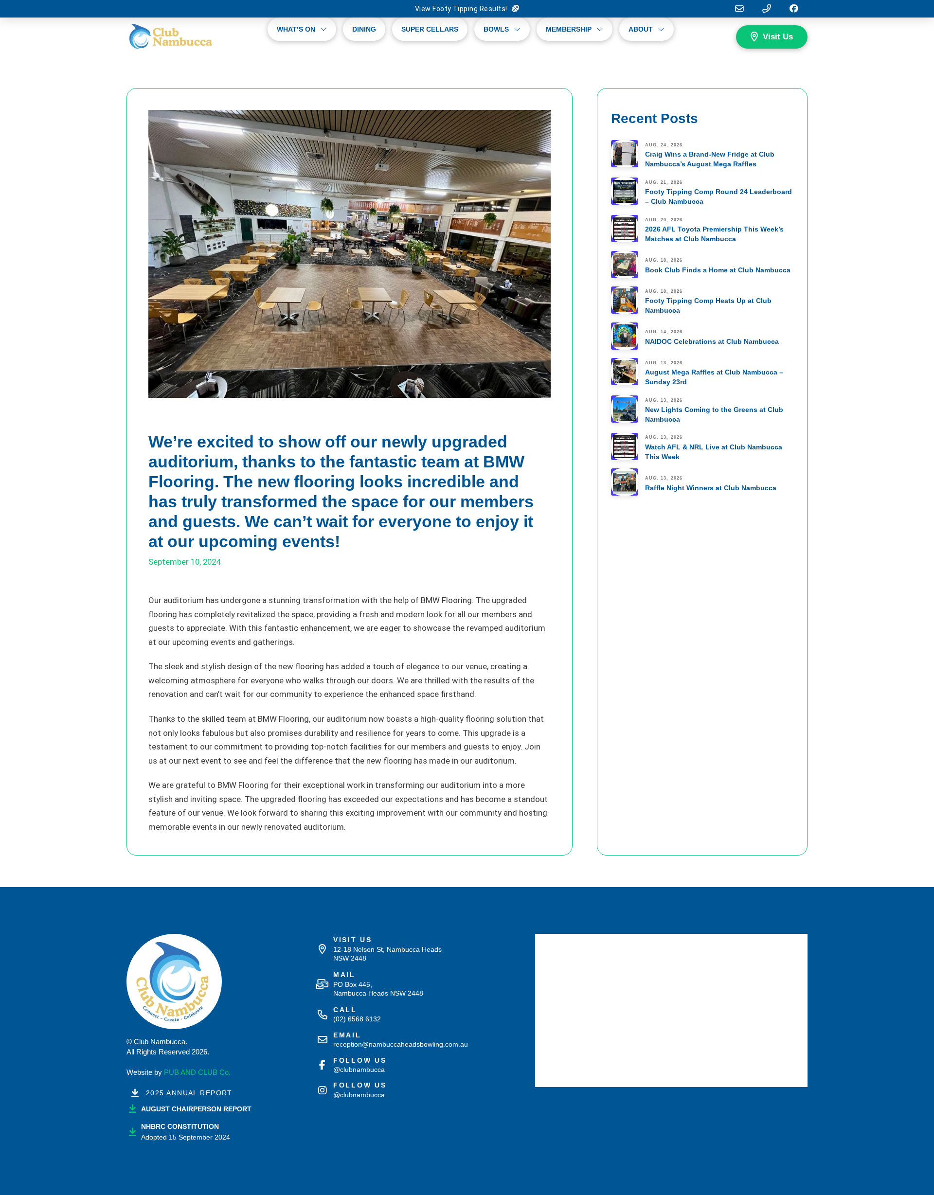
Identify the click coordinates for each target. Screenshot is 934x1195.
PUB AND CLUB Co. (197, 1072)
